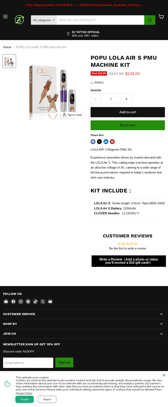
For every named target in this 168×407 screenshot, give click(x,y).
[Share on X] (99, 141)
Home (7, 47)
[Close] (164, 375)
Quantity (96, 90)
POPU (99, 82)
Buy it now (127, 125)
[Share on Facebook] (93, 141)
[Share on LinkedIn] (105, 141)
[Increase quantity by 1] (126, 99)
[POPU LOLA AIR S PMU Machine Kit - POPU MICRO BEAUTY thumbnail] (9, 61)
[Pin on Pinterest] (112, 141)
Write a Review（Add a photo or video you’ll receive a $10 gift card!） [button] (128, 261)
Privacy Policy (24, 393)
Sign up (64, 362)
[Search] (149, 20)
